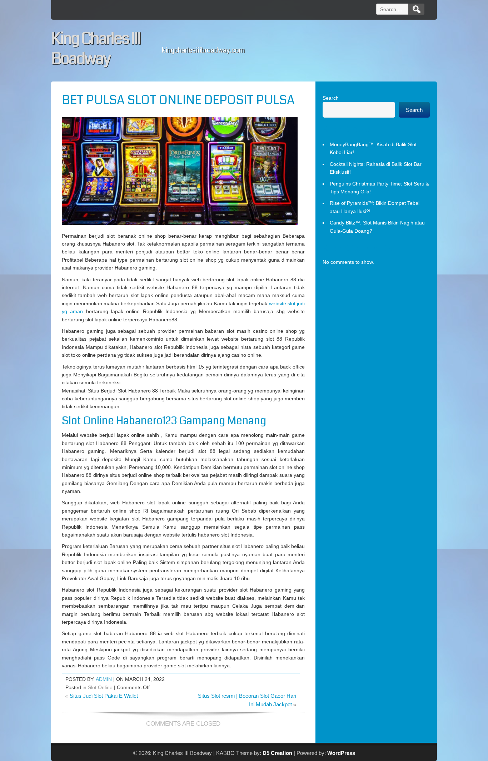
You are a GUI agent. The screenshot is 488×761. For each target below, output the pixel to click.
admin (104, 679)
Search (331, 98)
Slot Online (100, 687)
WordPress (341, 753)
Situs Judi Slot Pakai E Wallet (104, 696)
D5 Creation (277, 753)
